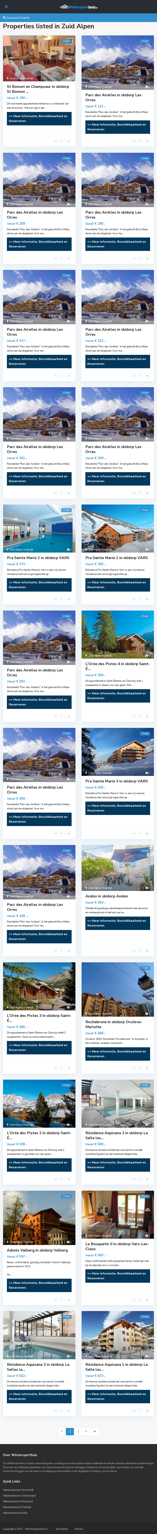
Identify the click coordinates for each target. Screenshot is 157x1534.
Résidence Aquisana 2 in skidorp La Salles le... (38, 1367)
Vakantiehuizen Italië (15, 1513)
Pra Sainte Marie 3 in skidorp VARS (116, 781)
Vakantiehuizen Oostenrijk (18, 1490)
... (46, 108)
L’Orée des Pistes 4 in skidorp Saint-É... (117, 666)
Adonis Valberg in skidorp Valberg (37, 1250)
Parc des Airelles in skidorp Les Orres (113, 97)
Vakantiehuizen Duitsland (18, 1501)
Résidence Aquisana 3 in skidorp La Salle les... (116, 1135)
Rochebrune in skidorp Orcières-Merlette (113, 1024)
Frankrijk (28, 78)
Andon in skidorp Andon (106, 896)
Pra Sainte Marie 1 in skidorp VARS (116, 557)
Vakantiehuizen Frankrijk (17, 1507)
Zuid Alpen (16, 78)
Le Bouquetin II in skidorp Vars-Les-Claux (117, 1246)
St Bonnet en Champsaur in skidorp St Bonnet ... (38, 89)
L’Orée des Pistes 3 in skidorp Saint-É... (39, 1018)
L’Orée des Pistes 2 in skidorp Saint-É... (39, 1135)
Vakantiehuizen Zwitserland (19, 1495)
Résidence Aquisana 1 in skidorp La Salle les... (116, 1367)
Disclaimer (62, 1529)
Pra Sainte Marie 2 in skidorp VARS (38, 557)
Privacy (79, 1529)
